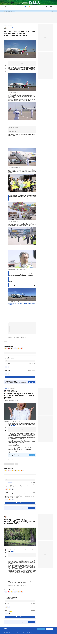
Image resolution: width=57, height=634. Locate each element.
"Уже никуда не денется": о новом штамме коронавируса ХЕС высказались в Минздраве (21, 129)
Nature (12, 551)
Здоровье (5, 25)
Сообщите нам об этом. (22, 337)
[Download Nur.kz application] (28, 2)
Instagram (32, 382)
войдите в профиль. (31, 360)
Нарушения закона (13, 388)
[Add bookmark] (5, 71)
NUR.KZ (13, 71)
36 (6, 470)
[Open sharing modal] (5, 68)
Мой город (13, 425)
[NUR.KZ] (28, 6)
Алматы (6, 341)
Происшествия (6, 388)
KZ (46, 6)
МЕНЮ (7, 6)
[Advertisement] (28, 17)
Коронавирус (10, 25)
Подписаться (32, 455)
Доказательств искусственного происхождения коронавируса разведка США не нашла (21, 326)
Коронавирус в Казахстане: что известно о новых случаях (20, 329)
